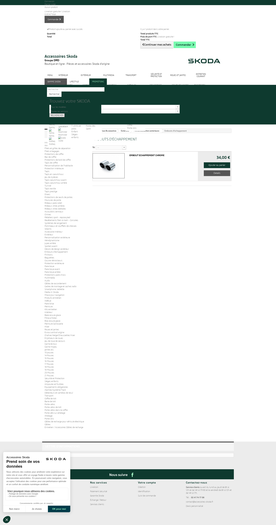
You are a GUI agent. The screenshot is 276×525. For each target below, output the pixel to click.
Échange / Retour (98, 500)
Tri (93, 147)
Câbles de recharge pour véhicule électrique (64, 421)
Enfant (74, 131)
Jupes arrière (50, 243)
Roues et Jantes (52, 329)
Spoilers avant (51, 246)
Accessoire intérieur (53, 232)
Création (142, 487)
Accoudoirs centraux (54, 211)
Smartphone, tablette (54, 289)
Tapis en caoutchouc (54, 174)
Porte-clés (90, 126)
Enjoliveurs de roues (54, 338)
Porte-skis (131, 128)
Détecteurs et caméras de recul (59, 393)
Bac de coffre (50, 157)
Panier (50, 4)
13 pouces (49, 352)
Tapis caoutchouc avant (55, 180)
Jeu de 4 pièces (51, 177)
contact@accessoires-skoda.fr (199, 502)
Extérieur (49, 234)
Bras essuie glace (52, 321)
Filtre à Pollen (51, 318)
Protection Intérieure (54, 168)
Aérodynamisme (52, 240)
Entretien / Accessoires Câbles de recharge (64, 427)
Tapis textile (50, 188)
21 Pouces (49, 375)
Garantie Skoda (97, 495)
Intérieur (48, 312)
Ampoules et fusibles (54, 384)
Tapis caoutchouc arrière (56, 183)
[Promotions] (98, 84)
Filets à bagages (52, 151)
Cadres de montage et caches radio (60, 286)
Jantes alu (49, 349)
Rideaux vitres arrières (55, 206)
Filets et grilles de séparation (58, 148)
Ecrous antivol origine (54, 332)
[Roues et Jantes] (178, 78)
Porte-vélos (50, 404)
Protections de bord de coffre (58, 160)
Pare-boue (49, 266)
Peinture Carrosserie (54, 324)
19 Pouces (49, 370)
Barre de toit (50, 401)
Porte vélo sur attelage (55, 413)
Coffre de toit (50, 398)
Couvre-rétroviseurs (53, 260)
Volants (48, 229)
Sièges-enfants (51, 381)
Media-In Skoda (52, 292)
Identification (144, 491)
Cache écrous (51, 344)
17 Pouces (49, 364)
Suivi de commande (147, 495)
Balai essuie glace (53, 315)
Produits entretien (53, 298)
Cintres (48, 214)
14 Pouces (49, 355)
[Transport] (131, 78)
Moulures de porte (53, 200)
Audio (47, 280)
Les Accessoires (109, 131)
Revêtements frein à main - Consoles (61, 220)
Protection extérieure (54, 263)
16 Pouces (49, 361)
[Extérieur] (86, 78)
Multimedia (50, 278)
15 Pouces (49, 358)
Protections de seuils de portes (59, 197)
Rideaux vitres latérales (55, 209)
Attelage (48, 416)
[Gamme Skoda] (54, 84)
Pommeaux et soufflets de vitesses (61, 226)
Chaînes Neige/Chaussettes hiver (60, 335)
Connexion (49, 1)
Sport (88, 128)
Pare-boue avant (52, 269)
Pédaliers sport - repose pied (57, 217)
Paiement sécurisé (98, 491)
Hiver (47, 326)
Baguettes (49, 257)
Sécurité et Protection (55, 378)
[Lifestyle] (74, 84)
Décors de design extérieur (57, 249)
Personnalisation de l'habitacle (59, 165)
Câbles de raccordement (55, 283)
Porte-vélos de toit (53, 407)
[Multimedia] (108, 78)
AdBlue (48, 301)
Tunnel (48, 186)
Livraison (94, 487)
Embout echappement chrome (146, 155)
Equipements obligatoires (56, 387)
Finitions (49, 255)
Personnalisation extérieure (57, 237)
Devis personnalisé (194, 506)
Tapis (47, 171)
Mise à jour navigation (55, 295)
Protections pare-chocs (55, 275)
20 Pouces (49, 372)
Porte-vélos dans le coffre (56, 410)
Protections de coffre (54, 154)
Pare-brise (49, 303)
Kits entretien (51, 309)
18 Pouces (49, 367)
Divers (47, 194)
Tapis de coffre (51, 163)
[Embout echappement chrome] (108, 165)
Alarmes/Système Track (55, 390)
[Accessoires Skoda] (77, 50)
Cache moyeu (51, 347)
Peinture (49, 306)
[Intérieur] (63, 78)
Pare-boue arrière (52, 272)
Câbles (47, 424)
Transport (49, 395)
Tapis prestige (51, 191)
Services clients (97, 504)
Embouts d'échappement (56, 252)
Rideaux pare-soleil (53, 203)
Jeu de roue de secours (55, 341)
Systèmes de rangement (56, 223)
